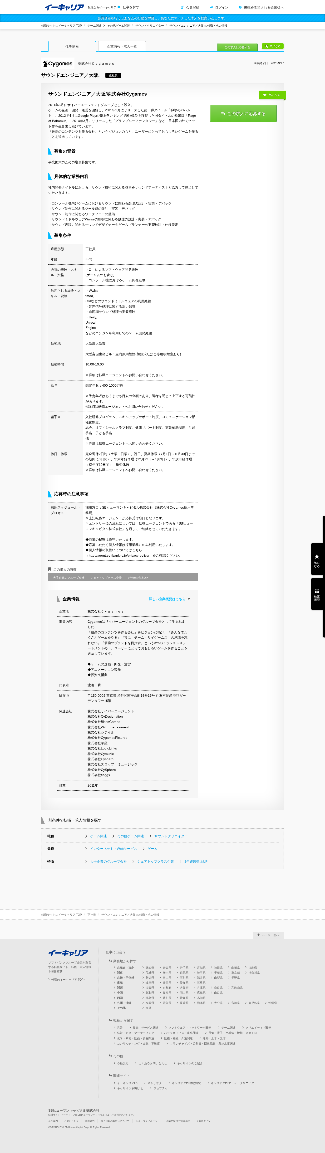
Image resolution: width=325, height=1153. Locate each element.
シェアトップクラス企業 (155, 861)
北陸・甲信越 (125, 977)
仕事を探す (131, 7)
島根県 (167, 992)
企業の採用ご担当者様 (178, 1121)
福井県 (201, 977)
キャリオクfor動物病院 (186, 1083)
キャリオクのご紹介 (190, 1063)
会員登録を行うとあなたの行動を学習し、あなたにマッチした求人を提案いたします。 (162, 18)
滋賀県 (150, 987)
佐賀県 (167, 1003)
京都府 (167, 987)
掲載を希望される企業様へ (264, 7)
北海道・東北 (125, 967)
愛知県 (184, 982)
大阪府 (184, 987)
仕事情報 (72, 46)
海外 (148, 1008)
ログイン (221, 7)
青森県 (167, 967)
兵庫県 (201, 987)
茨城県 (150, 972)
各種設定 (122, 1063)
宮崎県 (235, 1003)
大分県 (218, 1003)
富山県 (167, 977)
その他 (121, 1008)
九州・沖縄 (124, 1003)
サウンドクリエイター (149, 25)
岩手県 (184, 967)
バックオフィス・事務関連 (181, 1033)
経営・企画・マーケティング (135, 1033)
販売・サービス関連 (145, 1027)
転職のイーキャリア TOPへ (68, 979)
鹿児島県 (254, 1003)
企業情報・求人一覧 (122, 46)
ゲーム (153, 849)
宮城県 (201, 967)
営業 (120, 1027)
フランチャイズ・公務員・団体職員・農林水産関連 (203, 1043)
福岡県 (150, 1003)
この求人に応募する (237, 47)
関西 (120, 987)
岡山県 (184, 992)
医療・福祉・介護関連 (178, 1038)
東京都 (235, 972)
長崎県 (184, 1003)
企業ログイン (203, 1121)
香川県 (167, 998)
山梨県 (218, 977)
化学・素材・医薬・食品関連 (135, 1038)
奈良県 (218, 987)
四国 (120, 998)
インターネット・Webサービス (113, 849)
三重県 (201, 982)
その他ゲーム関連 (118, 25)
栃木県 (167, 972)
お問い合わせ (71, 1121)
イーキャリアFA (127, 1083)
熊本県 (201, 1003)
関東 (120, 972)
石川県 (184, 977)
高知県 (201, 998)
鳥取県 (150, 992)
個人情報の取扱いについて (115, 1121)
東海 (120, 982)
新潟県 (150, 977)
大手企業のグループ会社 (108, 861)
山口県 (218, 992)
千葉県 (218, 972)
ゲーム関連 (94, 25)
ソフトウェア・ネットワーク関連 (189, 1027)
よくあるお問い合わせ (152, 1063)
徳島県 (150, 998)
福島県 (252, 967)
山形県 (235, 967)
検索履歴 (317, 598)
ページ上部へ (270, 935)
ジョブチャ (160, 1088)
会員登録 (192, 7)
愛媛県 (184, 998)
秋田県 (218, 967)
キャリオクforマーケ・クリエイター (234, 1083)
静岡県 (167, 982)
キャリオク (155, 1083)
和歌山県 (237, 987)
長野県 (235, 977)
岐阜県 (150, 982)
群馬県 (184, 972)
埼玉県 (201, 972)
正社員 (91, 914)
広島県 (201, 992)
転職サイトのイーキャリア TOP (61, 25)
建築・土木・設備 (214, 1038)
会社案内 (53, 1121)
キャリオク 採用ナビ (130, 1088)
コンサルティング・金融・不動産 (138, 1043)
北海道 (150, 967)
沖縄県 (272, 1003)
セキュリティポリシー (148, 1121)
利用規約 (89, 1121)
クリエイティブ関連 (258, 1027)
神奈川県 (254, 972)
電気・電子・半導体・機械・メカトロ (232, 1033)
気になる (275, 46)
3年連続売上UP (195, 861)
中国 (120, 992)
